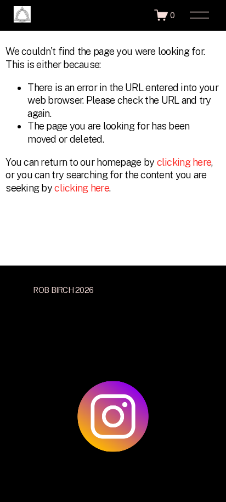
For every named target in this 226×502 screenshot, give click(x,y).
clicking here (184, 162)
